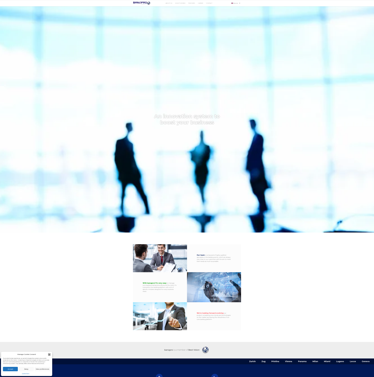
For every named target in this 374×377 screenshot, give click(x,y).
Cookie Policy (25, 373)
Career (200, 3)
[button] (49, 354)
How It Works (180, 3)
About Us (168, 3)
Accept (10, 369)
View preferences (42, 369)
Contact (209, 3)
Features (191, 3)
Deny (26, 369)
